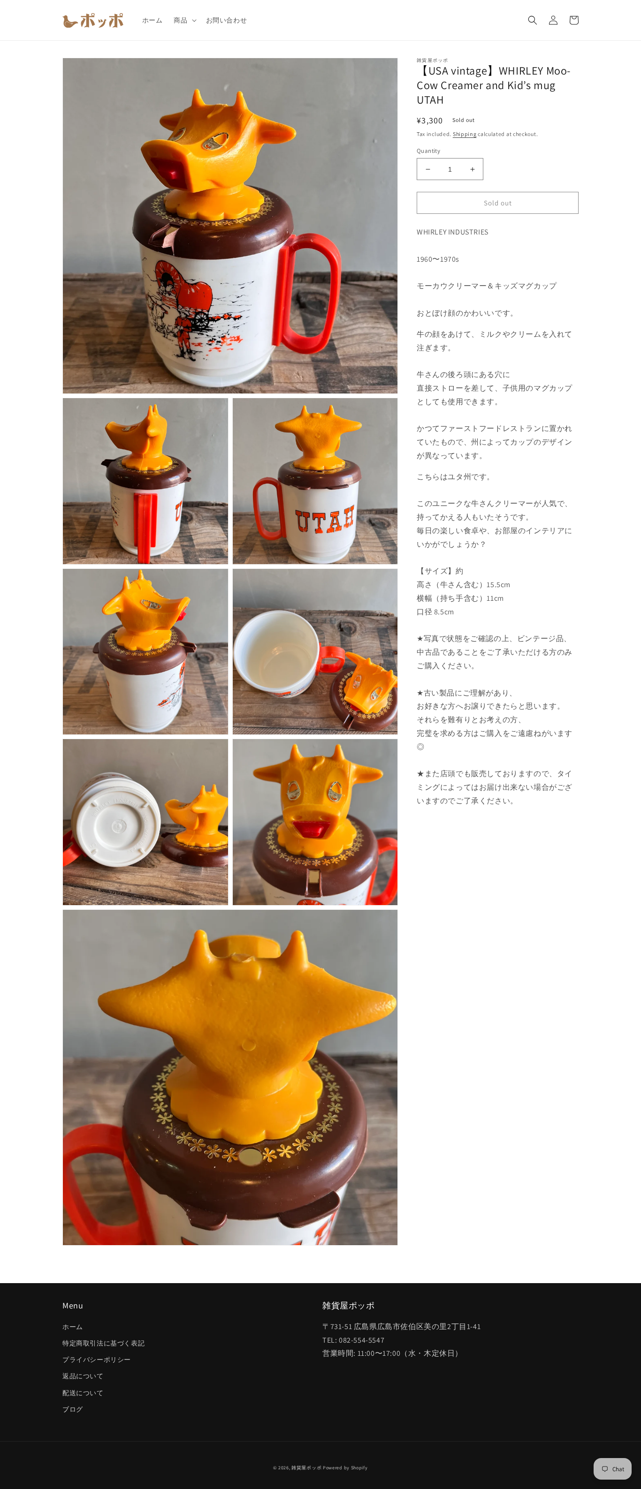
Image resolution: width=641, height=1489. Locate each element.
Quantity (428, 151)
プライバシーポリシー (96, 1359)
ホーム (72, 1327)
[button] (184, 20)
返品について (83, 1376)
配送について (83, 1393)
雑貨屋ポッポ (306, 1468)
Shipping (465, 134)
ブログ (72, 1409)
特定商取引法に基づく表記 (103, 1343)
